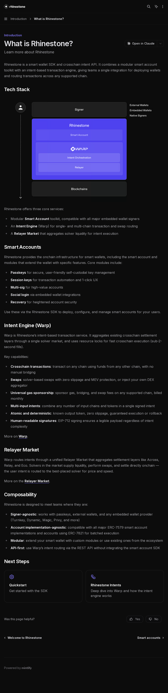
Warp (23, 436)
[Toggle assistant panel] (156, 6)
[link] (43, 586)
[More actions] (163, 6)
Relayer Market (37, 481)
